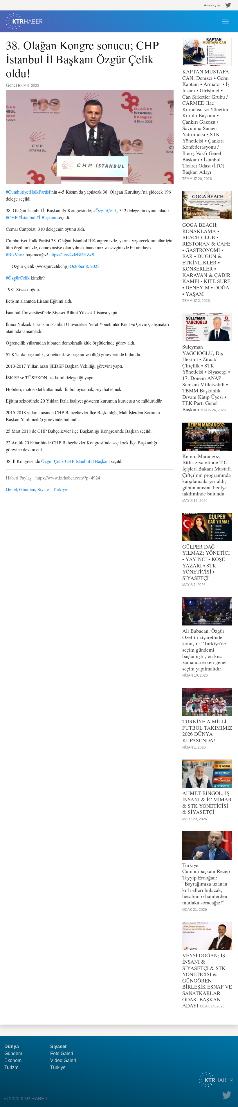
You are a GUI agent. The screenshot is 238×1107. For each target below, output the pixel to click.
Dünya (11, 1046)
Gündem (27, 489)
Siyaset (44, 489)
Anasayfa (212, 5)
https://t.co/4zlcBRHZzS (71, 254)
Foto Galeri (61, 1053)
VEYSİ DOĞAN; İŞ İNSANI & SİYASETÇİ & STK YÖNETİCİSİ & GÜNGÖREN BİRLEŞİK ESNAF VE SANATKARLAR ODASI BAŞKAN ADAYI (207, 980)
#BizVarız (15, 254)
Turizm (11, 1067)
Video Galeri (63, 1060)
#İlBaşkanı (46, 217)
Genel (11, 489)
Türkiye (60, 489)
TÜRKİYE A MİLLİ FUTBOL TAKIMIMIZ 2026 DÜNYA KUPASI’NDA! (207, 731)
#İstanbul (27, 217)
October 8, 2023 (85, 266)
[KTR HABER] (24, 21)
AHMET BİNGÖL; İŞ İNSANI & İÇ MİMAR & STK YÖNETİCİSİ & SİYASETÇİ (207, 802)
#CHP (11, 217)
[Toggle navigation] (225, 21)
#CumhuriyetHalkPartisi (28, 192)
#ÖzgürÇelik (105, 210)
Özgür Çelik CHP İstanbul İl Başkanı (75, 461)
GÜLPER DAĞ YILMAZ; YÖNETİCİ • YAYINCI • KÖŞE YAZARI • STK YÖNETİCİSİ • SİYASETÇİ (206, 562)
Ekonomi (13, 1060)
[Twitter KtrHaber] (228, 5)
